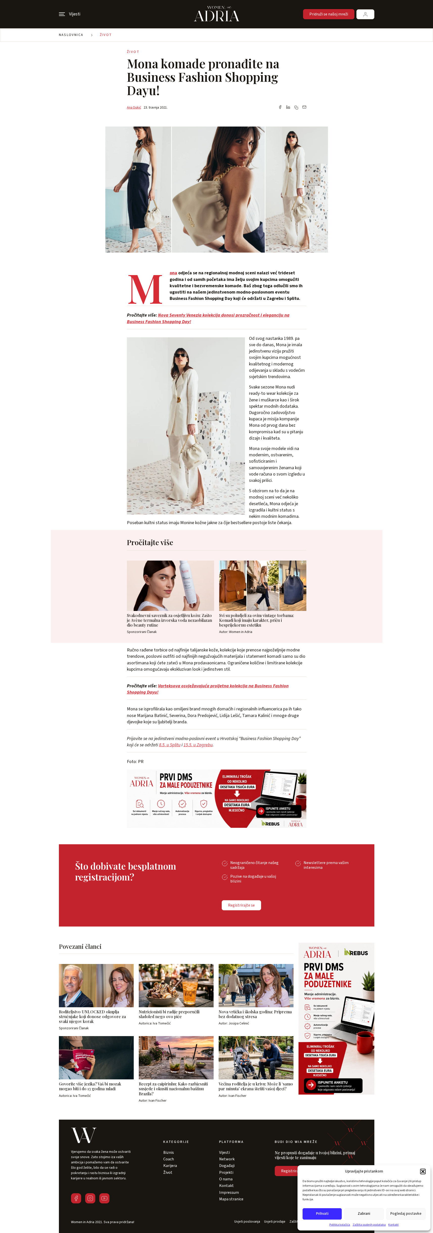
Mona (173, 273)
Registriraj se (292, 1171)
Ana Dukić (134, 107)
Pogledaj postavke (405, 1213)
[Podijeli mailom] (304, 107)
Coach (168, 1159)
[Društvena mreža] (76, 1198)
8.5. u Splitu (169, 745)
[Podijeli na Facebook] (280, 107)
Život (106, 34)
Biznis (168, 1152)
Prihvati (322, 1213)
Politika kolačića (339, 1225)
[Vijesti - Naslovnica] (216, 14)
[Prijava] (365, 14)
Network (227, 1159)
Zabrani (364, 1213)
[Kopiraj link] (296, 108)
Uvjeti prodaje (274, 1222)
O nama (226, 1179)
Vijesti (224, 1152)
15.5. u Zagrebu (198, 745)
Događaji (227, 1165)
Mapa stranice (231, 1199)
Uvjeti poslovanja (247, 1222)
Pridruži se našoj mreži (328, 14)
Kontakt (393, 1225)
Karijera (170, 1165)
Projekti (226, 1172)
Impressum (229, 1192)
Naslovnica (71, 34)
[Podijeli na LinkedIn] (288, 107)
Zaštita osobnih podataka (369, 1225)
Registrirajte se (241, 905)
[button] (422, 1171)
